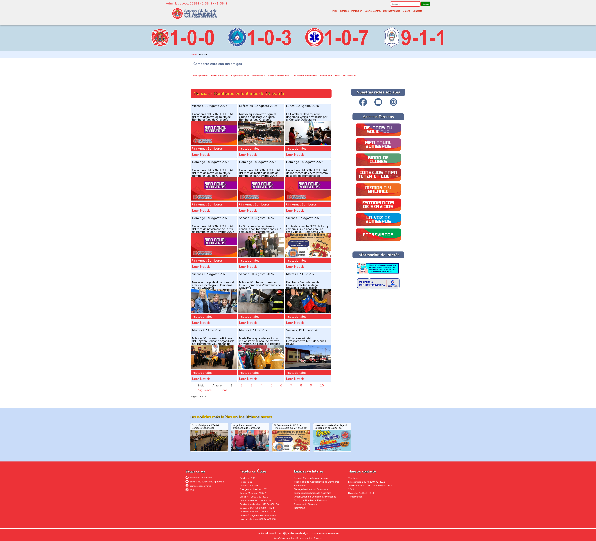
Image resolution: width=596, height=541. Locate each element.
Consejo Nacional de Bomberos (311, 489)
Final (223, 390)
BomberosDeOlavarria (201, 477)
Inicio (335, 11)
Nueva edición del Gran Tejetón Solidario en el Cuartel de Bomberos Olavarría (331, 426)
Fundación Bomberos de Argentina (312, 493)
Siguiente (205, 390)
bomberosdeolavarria (200, 485)
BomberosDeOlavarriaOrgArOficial (207, 481)
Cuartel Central (373, 11)
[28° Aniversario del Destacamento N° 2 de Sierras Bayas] (308, 367)
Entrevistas (349, 75)
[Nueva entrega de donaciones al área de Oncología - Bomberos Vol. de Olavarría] (214, 311)
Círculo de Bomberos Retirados (311, 500)
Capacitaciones (240, 75)
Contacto (417, 11)
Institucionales (219, 75)
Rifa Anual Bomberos (304, 75)
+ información (355, 496)
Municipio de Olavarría (305, 504)
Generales (258, 75)
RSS (192, 490)
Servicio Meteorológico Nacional (311, 478)
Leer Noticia (201, 155)
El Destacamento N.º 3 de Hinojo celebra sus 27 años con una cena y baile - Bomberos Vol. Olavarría (291, 426)
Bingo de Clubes (330, 75)
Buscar (426, 4)
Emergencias (200, 75)
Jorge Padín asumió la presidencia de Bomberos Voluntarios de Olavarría (246, 426)
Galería (406, 11)
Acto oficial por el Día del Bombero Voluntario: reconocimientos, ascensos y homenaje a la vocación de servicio (207, 426)
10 (322, 385)
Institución (356, 11)
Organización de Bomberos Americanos (315, 496)
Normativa (299, 508)
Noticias (344, 11)
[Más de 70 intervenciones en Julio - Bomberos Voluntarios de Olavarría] (261, 311)
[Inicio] (194, 13)
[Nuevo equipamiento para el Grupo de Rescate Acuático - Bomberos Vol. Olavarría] (261, 143)
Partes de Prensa (278, 75)
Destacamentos (391, 11)
